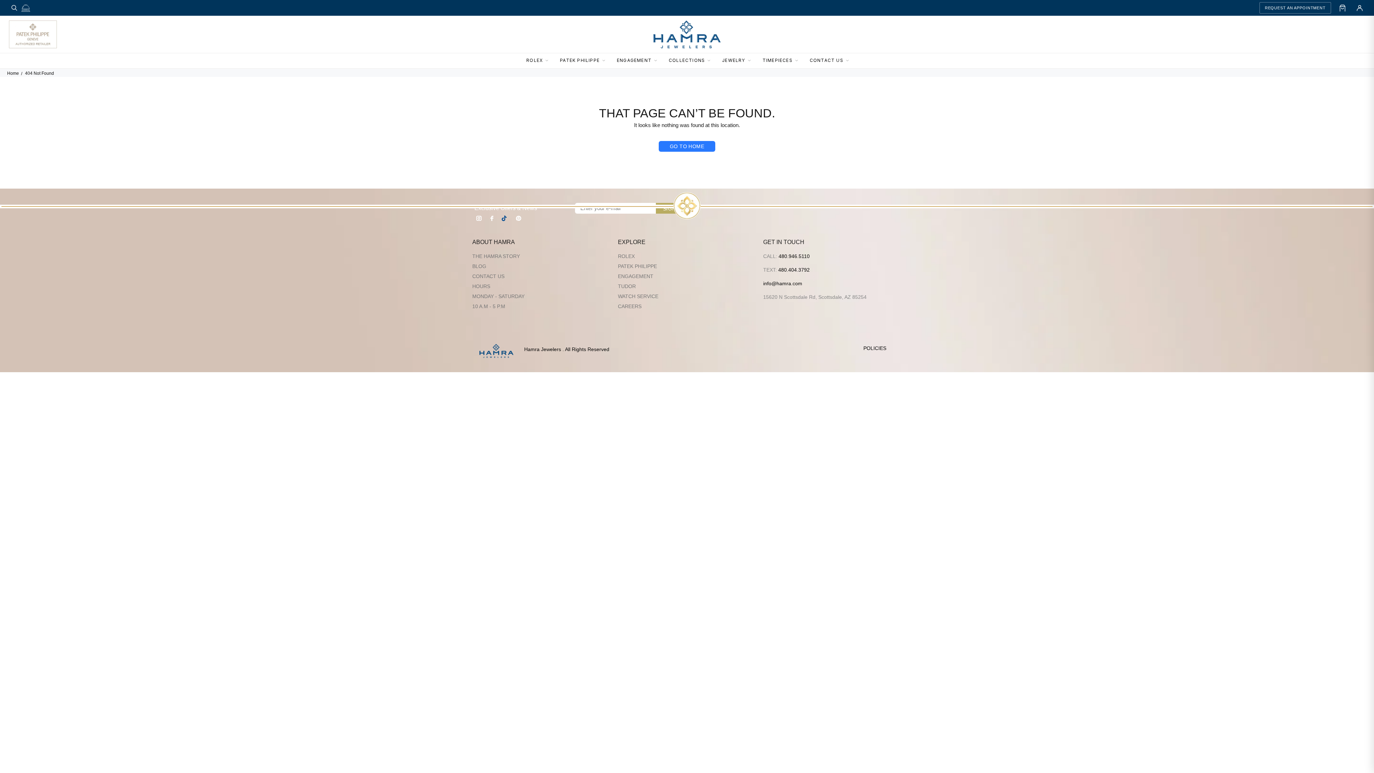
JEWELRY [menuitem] (733, 60)
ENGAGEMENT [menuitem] (634, 60)
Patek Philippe (637, 266)
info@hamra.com (782, 283)
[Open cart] (1342, 8)
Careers (630, 306)
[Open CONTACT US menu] (849, 60)
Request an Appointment (1295, 8)
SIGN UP (673, 209)
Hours (481, 286)
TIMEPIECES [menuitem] (777, 60)
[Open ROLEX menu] (549, 60)
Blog (479, 266)
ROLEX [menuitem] (534, 60)
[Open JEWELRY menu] (751, 60)
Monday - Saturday (498, 296)
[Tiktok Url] (505, 218)
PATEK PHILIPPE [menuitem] (580, 60)
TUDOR (627, 286)
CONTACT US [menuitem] (826, 60)
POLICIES (874, 348)
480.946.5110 (794, 256)
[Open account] (1359, 8)
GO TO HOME (687, 146)
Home (13, 73)
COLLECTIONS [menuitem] (687, 60)
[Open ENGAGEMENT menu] (657, 60)
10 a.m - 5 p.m (488, 306)
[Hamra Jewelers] (687, 34)
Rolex (626, 256)
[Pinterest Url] (518, 218)
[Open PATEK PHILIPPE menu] (605, 60)
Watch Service (638, 296)
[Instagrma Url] (479, 218)
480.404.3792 (794, 270)
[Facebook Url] (492, 218)
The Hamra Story (496, 256)
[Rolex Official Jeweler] (1338, 34)
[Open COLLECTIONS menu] (711, 60)
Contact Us (488, 276)
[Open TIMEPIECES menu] (798, 60)
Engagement (635, 276)
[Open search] (14, 8)
